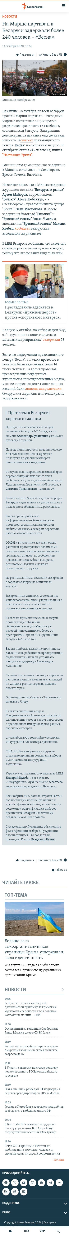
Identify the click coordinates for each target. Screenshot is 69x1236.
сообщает (22, 228)
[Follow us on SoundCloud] (59, 1182)
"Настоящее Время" (17, 155)
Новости (9, 17)
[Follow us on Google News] (41, 1182)
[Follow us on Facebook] (6, 1182)
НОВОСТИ (15, 990)
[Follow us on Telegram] (50, 1182)
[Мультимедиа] (10, 1231)
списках (26, 140)
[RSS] (6, 1191)
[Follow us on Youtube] (23, 1182)
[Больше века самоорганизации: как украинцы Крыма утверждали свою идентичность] (34, 919)
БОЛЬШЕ (58, 1160)
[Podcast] (14, 1191)
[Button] (25, 54)
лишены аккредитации (43, 389)
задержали (51, 340)
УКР (42, 1231)
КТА (26, 1231)
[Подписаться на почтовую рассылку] (23, 1191)
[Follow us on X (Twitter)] (14, 1182)
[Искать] (58, 1231)
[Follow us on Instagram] (32, 1182)
